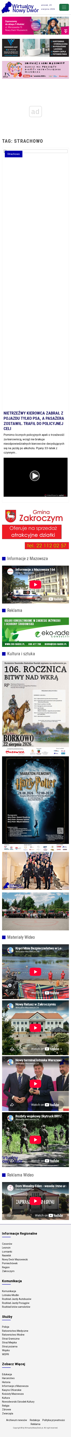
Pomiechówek (10, 1263)
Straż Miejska (9, 1342)
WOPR (5, 1354)
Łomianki (7, 1251)
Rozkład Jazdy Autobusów (16, 1299)
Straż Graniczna (10, 1338)
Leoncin (6, 1247)
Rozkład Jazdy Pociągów (15, 1303)
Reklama (35, 1424)
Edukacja (7, 1374)
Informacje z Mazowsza (15, 1386)
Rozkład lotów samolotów (16, 1306)
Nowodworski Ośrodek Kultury (18, 1401)
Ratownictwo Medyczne (15, 1330)
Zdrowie (6, 1409)
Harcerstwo (8, 1378)
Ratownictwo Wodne (13, 1334)
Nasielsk (6, 1255)
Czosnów (7, 1243)
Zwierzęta (7, 1413)
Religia (5, 1405)
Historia (6, 1382)
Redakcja (35, 1420)
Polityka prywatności (53, 1420)
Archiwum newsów (16, 1420)
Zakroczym (8, 1271)
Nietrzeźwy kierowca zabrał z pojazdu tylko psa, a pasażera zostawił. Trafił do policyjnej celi (34, 421)
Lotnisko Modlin (10, 1295)
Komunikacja (9, 1291)
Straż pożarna (9, 1346)
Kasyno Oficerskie (11, 1390)
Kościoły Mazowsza (13, 1393)
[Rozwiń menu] (64, 7)
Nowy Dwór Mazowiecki (15, 1259)
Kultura (6, 1397)
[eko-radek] (35, 632)
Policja (5, 1326)
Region (6, 1267)
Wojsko (6, 1350)
